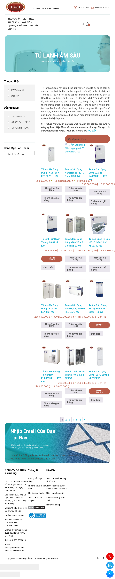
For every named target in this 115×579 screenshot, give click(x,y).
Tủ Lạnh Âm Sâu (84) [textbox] (14, 154)
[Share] (15, 567)
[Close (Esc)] (5, 567)
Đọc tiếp (48, 267)
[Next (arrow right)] (15, 574)
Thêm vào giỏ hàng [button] (51, 199)
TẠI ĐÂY (92, 130)
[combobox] (19, 153)
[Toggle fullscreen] (24, 567)
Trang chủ (45, 61)
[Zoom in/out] (34, 567)
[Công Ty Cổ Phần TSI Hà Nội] (15, 7)
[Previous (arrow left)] (5, 574)
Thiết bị (55, 61)
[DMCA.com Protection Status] (37, 507)
